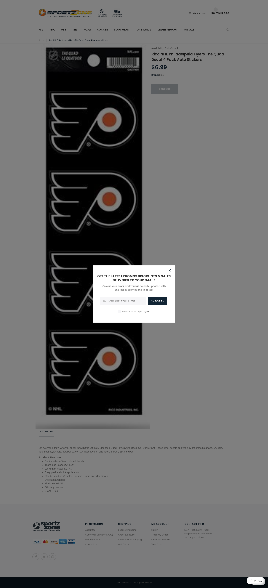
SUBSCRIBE (157, 300)
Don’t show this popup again (136, 311)
